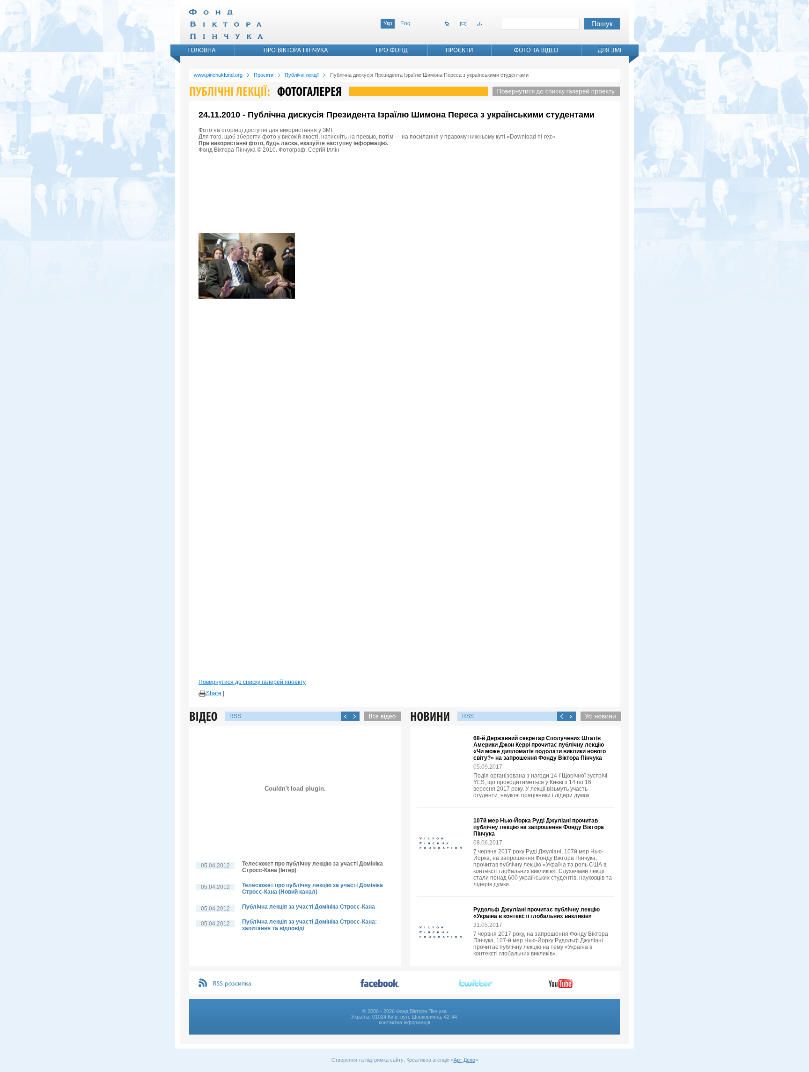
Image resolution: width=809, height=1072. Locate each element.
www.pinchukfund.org (218, 75)
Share (213, 693)
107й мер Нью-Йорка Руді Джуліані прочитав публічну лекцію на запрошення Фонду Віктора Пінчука (538, 827)
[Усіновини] (598, 716)
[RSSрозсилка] (232, 984)
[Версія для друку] (202, 694)
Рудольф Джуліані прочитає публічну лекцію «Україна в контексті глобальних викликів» (536, 912)
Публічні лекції (302, 75)
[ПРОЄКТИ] (459, 50)
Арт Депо (464, 1060)
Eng (405, 23)
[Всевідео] (380, 716)
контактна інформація (404, 1022)
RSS (235, 716)
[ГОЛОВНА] (202, 50)
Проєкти (263, 75)
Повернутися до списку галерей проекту (252, 682)
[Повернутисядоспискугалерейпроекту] (554, 91)
